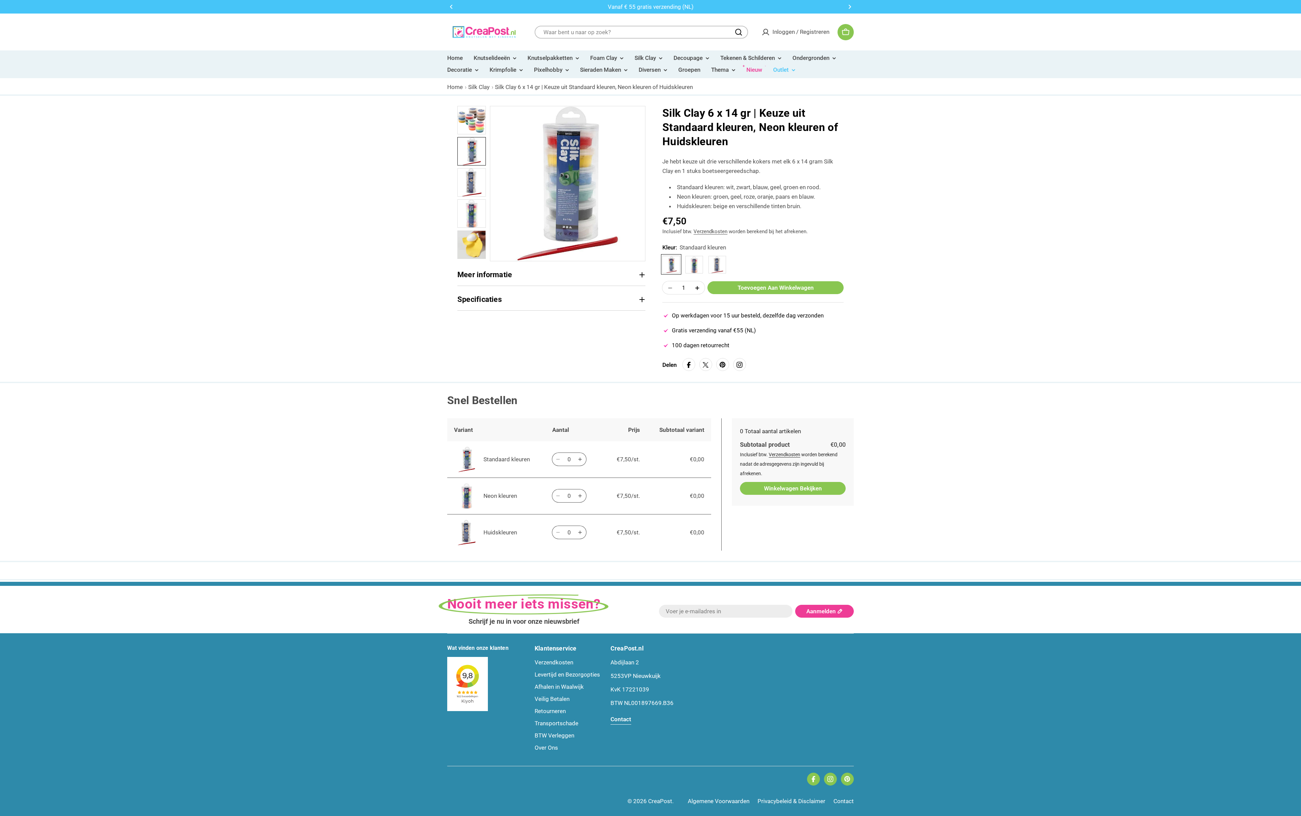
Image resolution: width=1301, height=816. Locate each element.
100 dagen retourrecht (700, 345)
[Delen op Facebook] (688, 365)
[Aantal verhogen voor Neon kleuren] (580, 495)
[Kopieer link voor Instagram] (739, 364)
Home (455, 87)
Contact (843, 801)
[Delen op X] (705, 365)
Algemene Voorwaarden (718, 801)
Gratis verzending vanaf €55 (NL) (714, 330)
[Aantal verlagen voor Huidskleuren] (558, 532)
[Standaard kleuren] (671, 264)
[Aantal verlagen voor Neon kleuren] (558, 495)
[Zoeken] (739, 32)
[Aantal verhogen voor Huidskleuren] (580, 532)
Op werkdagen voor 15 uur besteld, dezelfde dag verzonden (748, 315)
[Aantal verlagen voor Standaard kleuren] (558, 459)
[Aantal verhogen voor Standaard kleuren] (580, 459)
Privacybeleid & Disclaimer (791, 801)
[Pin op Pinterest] (722, 365)
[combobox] (641, 32)
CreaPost (660, 801)
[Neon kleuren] (694, 264)
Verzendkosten (710, 232)
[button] (451, 7)
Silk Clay (479, 87)
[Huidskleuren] (717, 264)
